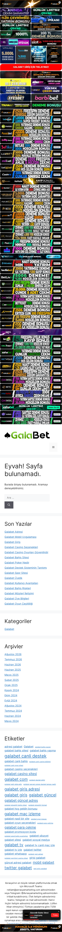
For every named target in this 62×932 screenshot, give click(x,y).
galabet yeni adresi (35, 854)
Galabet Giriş (12, 542)
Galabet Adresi (14, 531)
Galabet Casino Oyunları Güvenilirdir (26, 552)
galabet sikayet (38, 835)
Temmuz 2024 (13, 710)
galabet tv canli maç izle (40, 845)
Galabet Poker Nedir (17, 562)
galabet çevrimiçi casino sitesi (16, 858)
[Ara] (9, 505)
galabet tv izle (13, 849)
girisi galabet (37, 857)
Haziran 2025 (13, 669)
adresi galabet (13, 746)
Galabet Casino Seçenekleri (21, 547)
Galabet (9, 629)
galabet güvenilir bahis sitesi (16, 805)
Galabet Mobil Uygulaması (20, 536)
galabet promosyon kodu (20, 831)
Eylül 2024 (11, 700)
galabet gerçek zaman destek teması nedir (39, 784)
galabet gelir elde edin (13, 784)
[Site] (31, 112)
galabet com (16, 779)
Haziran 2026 (13, 664)
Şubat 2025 (12, 680)
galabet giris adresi (22, 789)
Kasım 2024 (12, 690)
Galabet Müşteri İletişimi (19, 593)
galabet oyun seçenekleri (20, 822)
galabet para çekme (20, 827)
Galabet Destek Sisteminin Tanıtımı (26, 567)
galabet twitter (32, 849)
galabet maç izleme (22, 813)
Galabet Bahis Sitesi (17, 557)
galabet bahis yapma (43, 750)
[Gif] (31, 181)
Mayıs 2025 (12, 674)
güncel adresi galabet (18, 862)
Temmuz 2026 (13, 659)
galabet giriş (16, 795)
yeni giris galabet (40, 869)
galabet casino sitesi (21, 774)
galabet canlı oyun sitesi (14, 765)
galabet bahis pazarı (43, 747)
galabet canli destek (25, 756)
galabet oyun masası (39, 819)
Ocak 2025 (11, 685)
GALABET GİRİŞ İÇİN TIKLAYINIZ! (31, 67)
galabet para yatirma (45, 823)
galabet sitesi (13, 839)
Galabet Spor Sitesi (16, 572)
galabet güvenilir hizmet (37, 805)
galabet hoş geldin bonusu (21, 808)
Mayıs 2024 (12, 721)
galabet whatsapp (16, 853)
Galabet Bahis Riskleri (18, 588)
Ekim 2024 (11, 695)
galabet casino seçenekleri (21, 769)
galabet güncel (42, 795)
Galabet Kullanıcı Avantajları (21, 583)
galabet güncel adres (21, 800)
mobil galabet (43, 862)
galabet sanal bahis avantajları (16, 836)
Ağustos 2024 (13, 705)
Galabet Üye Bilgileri (17, 598)
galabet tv (14, 844)
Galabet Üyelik (13, 578)
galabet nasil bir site (17, 818)
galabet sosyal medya (36, 839)
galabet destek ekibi (37, 780)
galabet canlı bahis (16, 761)
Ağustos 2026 (13, 654)
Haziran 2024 (13, 715)
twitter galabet (18, 867)
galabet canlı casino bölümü (40, 762)
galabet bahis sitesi (16, 750)
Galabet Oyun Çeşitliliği (19, 603)
